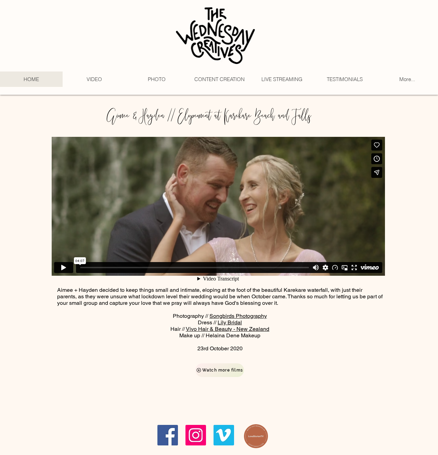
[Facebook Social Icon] (167, 435)
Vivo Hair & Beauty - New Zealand (227, 329)
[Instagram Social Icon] (195, 435)
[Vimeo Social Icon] (224, 435)
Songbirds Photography (238, 316)
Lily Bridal (230, 322)
